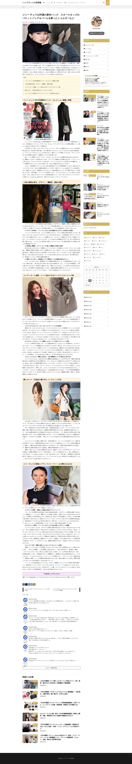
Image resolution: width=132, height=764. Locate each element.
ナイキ (95, 237)
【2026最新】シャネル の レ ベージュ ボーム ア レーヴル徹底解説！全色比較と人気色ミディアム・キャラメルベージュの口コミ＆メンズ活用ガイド (103, 102)
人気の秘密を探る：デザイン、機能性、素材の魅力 (39, 84)
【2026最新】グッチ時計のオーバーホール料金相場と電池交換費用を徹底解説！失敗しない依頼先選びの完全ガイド (103, 117)
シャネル (95, 240)
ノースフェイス (103, 240)
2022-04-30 (32, 636)
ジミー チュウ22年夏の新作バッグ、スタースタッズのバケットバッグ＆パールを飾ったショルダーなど (45, 577)
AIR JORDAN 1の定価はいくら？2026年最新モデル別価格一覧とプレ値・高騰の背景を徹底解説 (103, 131)
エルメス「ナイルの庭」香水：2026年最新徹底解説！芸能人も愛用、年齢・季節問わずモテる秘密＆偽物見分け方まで (60, 714)
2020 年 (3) (88, 322)
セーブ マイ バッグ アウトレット (103, 215)
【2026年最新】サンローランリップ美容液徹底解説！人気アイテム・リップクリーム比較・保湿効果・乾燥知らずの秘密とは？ (60, 703)
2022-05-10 (32, 616)
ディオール (87, 254)
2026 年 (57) (88, 297)
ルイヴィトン (88, 237)
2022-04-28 (32, 658)
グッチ (101, 247)
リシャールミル (97, 257)
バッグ (48, 2)
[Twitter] (26, 584)
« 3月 (86, 285)
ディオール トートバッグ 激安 (92, 78)
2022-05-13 (32, 608)
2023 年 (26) (88, 309)
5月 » (89, 285)
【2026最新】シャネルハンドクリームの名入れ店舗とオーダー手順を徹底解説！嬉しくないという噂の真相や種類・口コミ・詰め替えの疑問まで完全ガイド (103, 145)
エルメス (87, 244)
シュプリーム (88, 257)
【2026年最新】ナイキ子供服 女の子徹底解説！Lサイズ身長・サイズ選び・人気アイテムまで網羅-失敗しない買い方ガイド (103, 161)
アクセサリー (59, 2)
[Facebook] (23, 584)
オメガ (95, 247)
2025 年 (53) (88, 301)
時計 (44, 2)
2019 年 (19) (88, 326)
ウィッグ (82, 2)
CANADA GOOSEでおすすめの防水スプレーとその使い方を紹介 (103, 188)
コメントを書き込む (51, 667)
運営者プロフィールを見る (96, 33)
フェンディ (95, 254)
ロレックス (87, 240)
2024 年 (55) (88, 305)
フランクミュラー (97, 250)
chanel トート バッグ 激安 (91, 80)
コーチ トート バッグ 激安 (91, 79)
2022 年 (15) (88, 313)
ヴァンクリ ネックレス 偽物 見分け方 (103, 196)
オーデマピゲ (88, 250)
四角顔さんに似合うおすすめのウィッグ (103, 205)
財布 (65, 2)
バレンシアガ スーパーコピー (92, 81)
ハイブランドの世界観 (31, 3)
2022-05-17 (32, 599)
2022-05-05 (32, 627)
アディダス (102, 237)
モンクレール (101, 244)
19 (90, 280)
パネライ (103, 254)
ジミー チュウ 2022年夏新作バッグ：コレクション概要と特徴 (42, 81)
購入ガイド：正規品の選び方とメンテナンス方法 (38, 90)
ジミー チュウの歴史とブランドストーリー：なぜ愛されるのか (42, 93)
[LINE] (34, 584)
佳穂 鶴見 (32, 22)
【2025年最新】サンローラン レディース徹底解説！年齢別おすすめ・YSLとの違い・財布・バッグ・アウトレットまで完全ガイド (60, 726)
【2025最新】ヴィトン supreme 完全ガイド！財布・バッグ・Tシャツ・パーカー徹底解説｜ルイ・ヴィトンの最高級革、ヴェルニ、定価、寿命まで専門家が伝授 (60, 737)
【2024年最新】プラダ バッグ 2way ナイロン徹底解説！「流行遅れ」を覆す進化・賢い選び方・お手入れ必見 (60, 693)
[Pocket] (31, 584)
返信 (36, 599)
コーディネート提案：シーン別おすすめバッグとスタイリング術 (42, 87)
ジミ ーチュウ (71, 577)
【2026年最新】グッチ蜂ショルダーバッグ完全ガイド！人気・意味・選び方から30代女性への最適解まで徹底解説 (60, 682)
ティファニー (88, 247)
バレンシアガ (88, 260)
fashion (93, 244)
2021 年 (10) (88, 318)
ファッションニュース (73, 2)
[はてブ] (29, 584)
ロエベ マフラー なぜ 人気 (103, 177)
